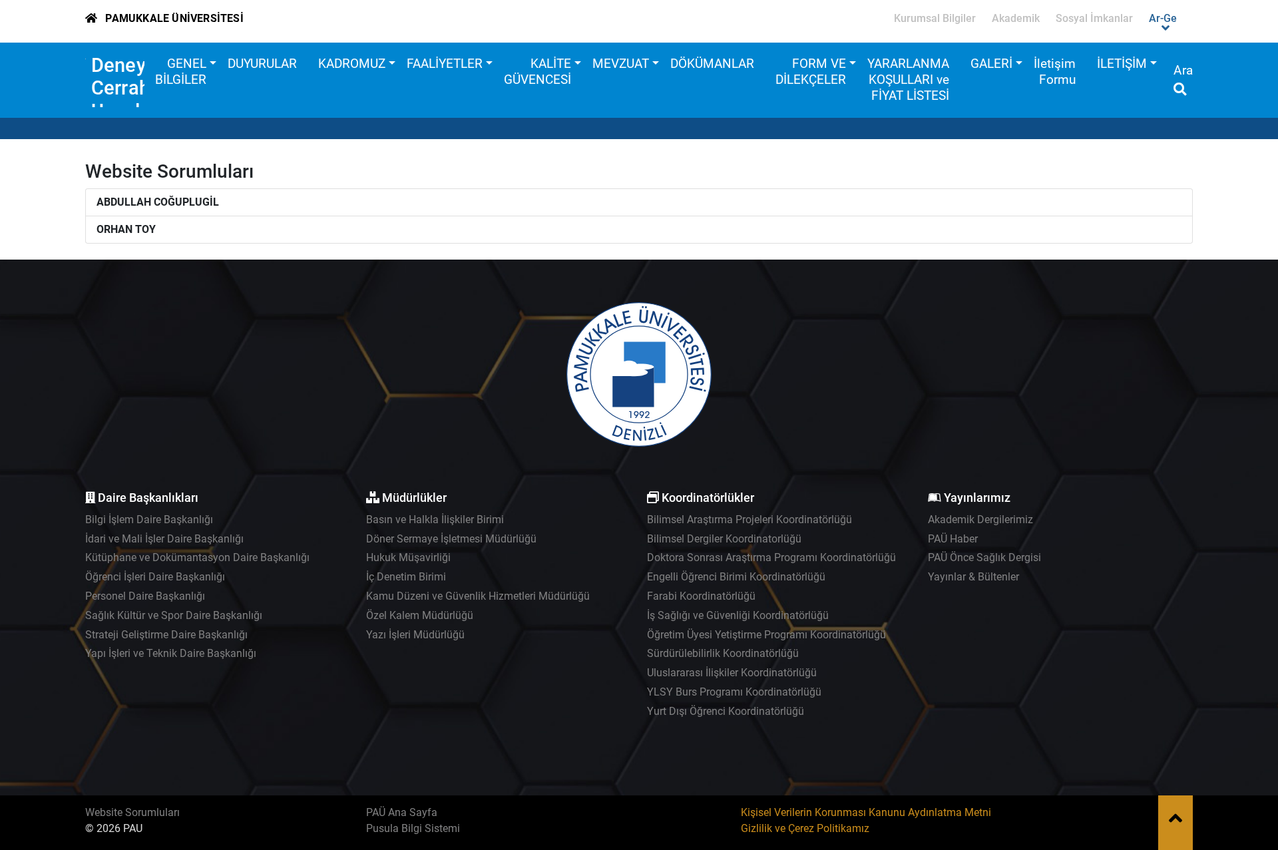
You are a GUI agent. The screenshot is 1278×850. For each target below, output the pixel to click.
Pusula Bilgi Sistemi (413, 828)
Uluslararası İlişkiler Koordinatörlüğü (732, 672)
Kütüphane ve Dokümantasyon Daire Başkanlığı (197, 557)
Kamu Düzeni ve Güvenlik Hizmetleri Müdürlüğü (478, 596)
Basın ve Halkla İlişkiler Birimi (435, 519)
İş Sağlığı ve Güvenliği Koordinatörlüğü (738, 615)
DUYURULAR (262, 63)
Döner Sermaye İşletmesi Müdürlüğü (451, 538)
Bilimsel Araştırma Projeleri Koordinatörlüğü (749, 519)
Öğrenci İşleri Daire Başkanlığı (155, 576)
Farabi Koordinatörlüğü (701, 596)
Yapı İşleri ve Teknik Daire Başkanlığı (170, 653)
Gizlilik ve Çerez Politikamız (805, 828)
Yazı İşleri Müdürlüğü (415, 634)
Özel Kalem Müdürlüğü (419, 615)
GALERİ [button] (991, 63)
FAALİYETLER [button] (445, 63)
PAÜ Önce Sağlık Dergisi (984, 557)
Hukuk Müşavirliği (408, 557)
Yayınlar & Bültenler (973, 576)
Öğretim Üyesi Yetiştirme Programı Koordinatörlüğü (766, 634)
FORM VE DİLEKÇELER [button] (810, 71)
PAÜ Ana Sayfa (401, 812)
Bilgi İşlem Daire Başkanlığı (149, 519)
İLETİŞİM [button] (1122, 63)
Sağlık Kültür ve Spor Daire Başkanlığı (173, 615)
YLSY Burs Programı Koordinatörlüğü (734, 692)
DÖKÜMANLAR (712, 63)
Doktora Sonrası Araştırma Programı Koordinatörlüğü (771, 557)
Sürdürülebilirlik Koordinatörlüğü (723, 653)
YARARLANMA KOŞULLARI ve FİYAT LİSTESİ (908, 79)
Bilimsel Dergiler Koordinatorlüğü (724, 538)
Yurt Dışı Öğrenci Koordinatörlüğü (725, 711)
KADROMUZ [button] (351, 63)
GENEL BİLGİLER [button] (180, 71)
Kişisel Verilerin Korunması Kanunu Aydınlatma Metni (866, 812)
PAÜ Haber (953, 538)
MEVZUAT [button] (620, 63)
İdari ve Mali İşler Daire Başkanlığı (164, 538)
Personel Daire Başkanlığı (145, 596)
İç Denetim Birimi (406, 576)
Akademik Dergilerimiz (980, 519)
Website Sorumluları (132, 812)
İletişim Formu (1055, 71)
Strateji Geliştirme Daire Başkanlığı (166, 634)
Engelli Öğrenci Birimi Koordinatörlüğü (736, 576)
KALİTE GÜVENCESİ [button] (537, 71)
